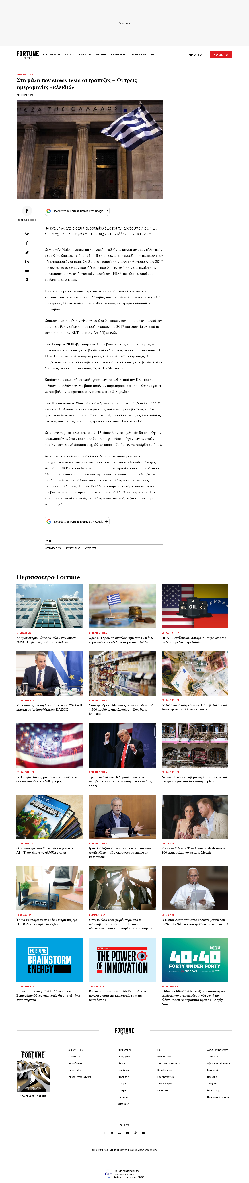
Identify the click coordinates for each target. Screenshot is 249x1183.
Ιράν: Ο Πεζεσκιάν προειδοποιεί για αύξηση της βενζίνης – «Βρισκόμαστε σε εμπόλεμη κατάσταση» (120, 852)
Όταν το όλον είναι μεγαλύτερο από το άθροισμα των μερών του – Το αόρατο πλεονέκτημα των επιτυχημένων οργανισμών (120, 924)
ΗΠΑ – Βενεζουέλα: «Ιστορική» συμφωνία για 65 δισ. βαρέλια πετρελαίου (194, 640)
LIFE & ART (168, 843)
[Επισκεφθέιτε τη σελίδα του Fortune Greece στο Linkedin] (119, 1133)
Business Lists (74, 1056)
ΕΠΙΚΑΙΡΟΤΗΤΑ (26, 74)
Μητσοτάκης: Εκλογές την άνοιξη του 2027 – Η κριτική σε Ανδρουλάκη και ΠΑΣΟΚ (49, 707)
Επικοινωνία (213, 1070)
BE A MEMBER (118, 54)
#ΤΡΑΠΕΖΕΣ (90, 548)
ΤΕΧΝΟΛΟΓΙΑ (24, 915)
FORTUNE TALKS (51, 54)
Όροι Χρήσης (213, 1090)
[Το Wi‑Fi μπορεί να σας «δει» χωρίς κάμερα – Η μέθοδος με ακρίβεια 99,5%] (49, 888)
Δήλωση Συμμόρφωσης (219, 1063)
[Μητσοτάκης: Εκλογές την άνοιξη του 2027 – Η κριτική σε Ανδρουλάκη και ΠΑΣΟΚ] (49, 673)
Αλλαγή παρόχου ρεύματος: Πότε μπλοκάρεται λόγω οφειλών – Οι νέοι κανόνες (194, 707)
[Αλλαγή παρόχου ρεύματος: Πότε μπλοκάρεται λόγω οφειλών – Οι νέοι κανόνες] (195, 673)
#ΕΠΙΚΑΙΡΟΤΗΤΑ (53, 548)
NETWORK (101, 54)
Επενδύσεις (123, 1077)
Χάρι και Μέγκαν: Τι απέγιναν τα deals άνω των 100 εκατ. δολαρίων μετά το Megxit (195, 850)
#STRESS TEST (73, 548)
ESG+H (160, 1050)
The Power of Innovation (168, 1063)
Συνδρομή (212, 1083)
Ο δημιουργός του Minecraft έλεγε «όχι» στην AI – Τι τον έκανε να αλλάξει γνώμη (48, 850)
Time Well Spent (165, 1083)
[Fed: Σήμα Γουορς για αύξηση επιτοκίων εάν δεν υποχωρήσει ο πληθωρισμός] (49, 745)
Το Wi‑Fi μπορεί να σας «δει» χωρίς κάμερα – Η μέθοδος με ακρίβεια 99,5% (48, 922)
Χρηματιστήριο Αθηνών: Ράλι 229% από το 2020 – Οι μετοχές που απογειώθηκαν (46, 640)
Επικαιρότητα (124, 1050)
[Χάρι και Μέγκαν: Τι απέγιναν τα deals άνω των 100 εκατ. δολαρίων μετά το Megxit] (195, 817)
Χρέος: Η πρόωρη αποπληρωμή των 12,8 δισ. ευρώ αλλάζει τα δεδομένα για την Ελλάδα (121, 640)
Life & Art (122, 1063)
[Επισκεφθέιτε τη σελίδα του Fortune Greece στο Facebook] (105, 1133)
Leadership (123, 1097)
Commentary (123, 1103)
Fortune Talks (74, 1070)
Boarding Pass (164, 1056)
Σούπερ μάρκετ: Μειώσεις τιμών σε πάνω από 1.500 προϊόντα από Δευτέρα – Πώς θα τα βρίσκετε (121, 709)
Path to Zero (163, 1090)
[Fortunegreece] (28, 57)
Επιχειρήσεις (124, 1056)
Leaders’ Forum (75, 1063)
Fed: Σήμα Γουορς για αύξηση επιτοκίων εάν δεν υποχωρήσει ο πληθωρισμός (47, 779)
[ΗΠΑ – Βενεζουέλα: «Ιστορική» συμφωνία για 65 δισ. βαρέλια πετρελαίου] (195, 606)
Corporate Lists (75, 1050)
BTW (155, 1150)
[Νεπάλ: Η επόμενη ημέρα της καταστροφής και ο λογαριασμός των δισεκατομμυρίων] (195, 745)
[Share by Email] (27, 271)
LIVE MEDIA (85, 54)
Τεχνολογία (123, 1070)
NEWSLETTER (221, 54)
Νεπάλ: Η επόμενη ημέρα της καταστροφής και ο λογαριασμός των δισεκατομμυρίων (194, 779)
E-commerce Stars (165, 1077)
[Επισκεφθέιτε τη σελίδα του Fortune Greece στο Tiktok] (135, 1133)
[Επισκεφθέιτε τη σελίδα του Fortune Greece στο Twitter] (112, 1133)
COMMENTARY (97, 915)
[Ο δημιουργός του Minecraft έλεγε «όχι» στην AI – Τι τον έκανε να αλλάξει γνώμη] (49, 817)
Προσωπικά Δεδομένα (218, 1097)
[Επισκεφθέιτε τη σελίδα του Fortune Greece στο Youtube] (127, 1133)
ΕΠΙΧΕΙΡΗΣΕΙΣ (24, 843)
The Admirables (138, 54)
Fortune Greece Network (79, 1077)
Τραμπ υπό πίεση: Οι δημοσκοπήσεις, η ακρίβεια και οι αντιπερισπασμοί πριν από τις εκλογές (120, 781)
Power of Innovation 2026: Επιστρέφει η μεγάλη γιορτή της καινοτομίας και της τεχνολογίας (117, 995)
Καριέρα (122, 1090)
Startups (122, 1083)
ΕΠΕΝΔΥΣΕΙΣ (23, 632)
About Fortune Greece (217, 1050)
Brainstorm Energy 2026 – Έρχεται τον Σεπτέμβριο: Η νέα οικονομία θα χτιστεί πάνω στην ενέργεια (48, 995)
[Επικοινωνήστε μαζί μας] (143, 1133)
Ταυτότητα (212, 1056)
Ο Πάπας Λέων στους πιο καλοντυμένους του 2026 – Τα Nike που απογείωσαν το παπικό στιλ (195, 922)
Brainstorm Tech (165, 1070)
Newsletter (212, 1077)
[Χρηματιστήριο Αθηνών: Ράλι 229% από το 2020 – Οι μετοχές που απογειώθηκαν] (49, 606)
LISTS (68, 54)
